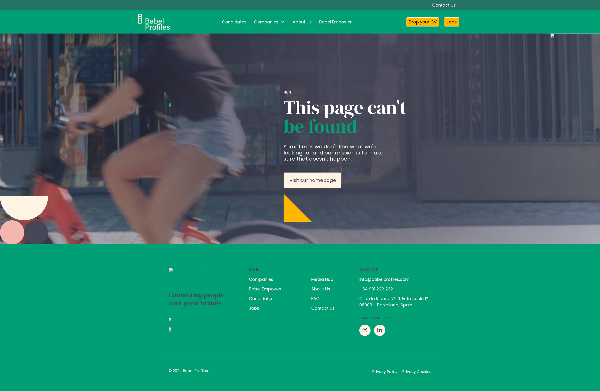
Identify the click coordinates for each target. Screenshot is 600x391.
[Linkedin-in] (379, 330)
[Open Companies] (282, 22)
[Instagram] (365, 330)
